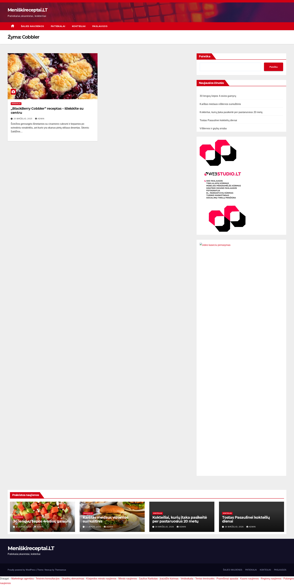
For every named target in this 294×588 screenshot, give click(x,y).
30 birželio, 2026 (165, 527)
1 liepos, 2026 (24, 527)
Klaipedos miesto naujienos (101, 578)
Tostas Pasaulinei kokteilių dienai (218, 120)
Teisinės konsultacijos (48, 578)
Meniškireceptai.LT (27, 10)
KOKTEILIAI (79, 26)
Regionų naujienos (271, 578)
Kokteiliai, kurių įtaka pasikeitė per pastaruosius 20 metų (231, 112)
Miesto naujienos (127, 578)
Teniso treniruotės (205, 578)
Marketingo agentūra (22, 578)
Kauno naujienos (249, 578)
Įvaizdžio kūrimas (169, 578)
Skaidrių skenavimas (73, 578)
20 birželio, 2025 (23, 119)
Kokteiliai (157, 513)
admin (41, 119)
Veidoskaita (187, 578)
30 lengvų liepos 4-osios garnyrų (218, 96)
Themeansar (60, 570)
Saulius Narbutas (148, 578)
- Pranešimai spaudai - (227, 578)
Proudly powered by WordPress (22, 570)
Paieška (204, 56)
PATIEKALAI (58, 26)
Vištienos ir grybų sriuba (213, 128)
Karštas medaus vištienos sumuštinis (220, 104)
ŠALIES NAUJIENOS (32, 26)
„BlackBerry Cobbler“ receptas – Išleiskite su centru (47, 110)
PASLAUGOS (100, 26)
